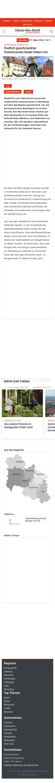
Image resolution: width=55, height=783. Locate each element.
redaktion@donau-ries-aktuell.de (21, 765)
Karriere (8, 722)
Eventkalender (26, 21)
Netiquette (9, 740)
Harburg (8, 671)
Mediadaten (27, 24)
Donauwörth (10, 668)
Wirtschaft (9, 704)
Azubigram (38, 21)
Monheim (9, 675)
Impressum (9, 726)
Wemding (9, 689)
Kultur (7, 701)
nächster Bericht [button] (42, 387)
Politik (7, 708)
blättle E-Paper (12, 535)
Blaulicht (8, 711)
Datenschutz (10, 729)
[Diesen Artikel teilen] (8, 86)
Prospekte (48, 21)
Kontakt (8, 733)
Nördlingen (10, 678)
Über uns (8, 743)
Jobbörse (16, 21)
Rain (6, 685)
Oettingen (9, 682)
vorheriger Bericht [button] (18, 387)
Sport (7, 697)
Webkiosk (7, 21)
